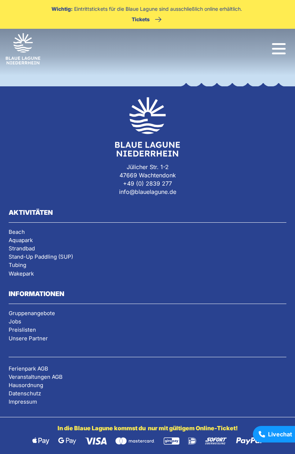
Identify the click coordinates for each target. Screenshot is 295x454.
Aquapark (21, 240)
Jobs (15, 321)
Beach (17, 231)
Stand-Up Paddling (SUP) (41, 256)
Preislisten (22, 329)
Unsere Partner (28, 338)
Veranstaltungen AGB (36, 376)
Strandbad (22, 248)
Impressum (23, 401)
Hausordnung (26, 385)
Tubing (17, 265)
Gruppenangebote (32, 313)
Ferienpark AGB (28, 368)
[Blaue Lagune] (23, 49)
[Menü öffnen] (278, 48)
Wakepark (21, 273)
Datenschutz (25, 393)
